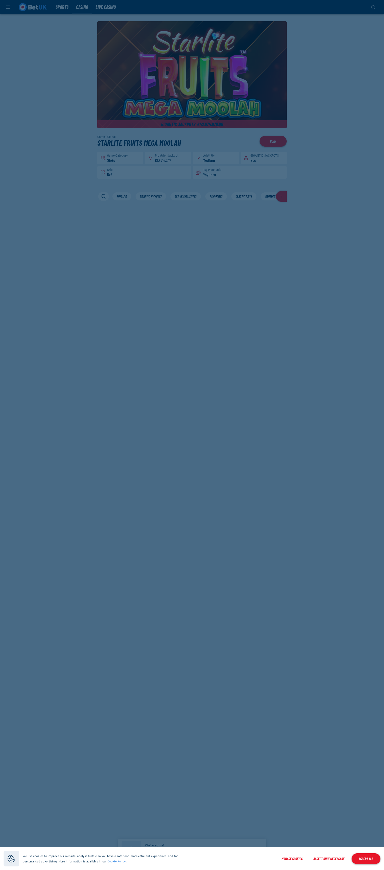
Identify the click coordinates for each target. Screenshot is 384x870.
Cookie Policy (117, 861)
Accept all (366, 858)
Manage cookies (292, 858)
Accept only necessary (328, 858)
